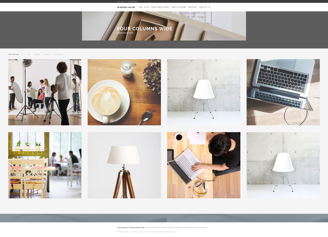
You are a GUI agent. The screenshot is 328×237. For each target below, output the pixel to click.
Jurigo (175, 231)
